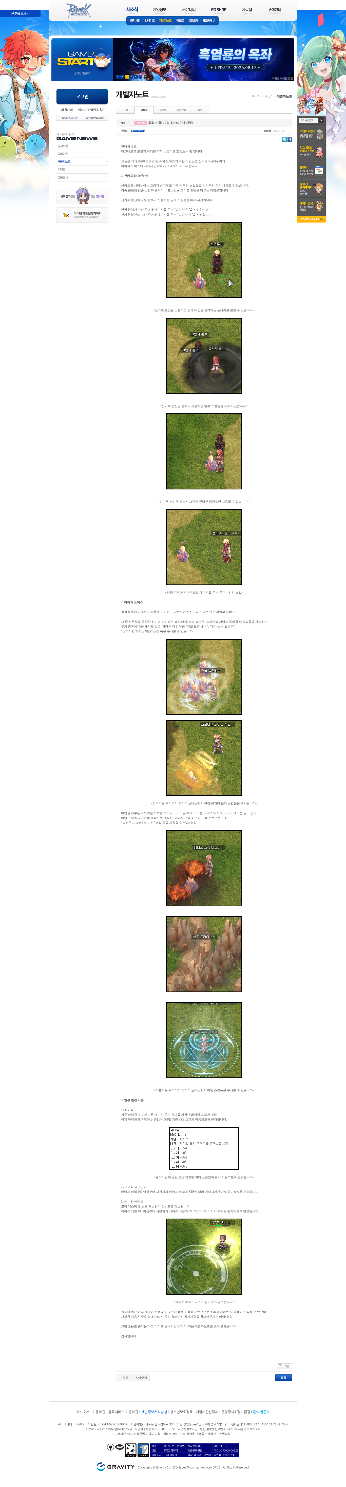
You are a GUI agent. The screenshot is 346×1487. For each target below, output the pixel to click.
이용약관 (98, 1411)
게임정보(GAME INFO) (159, 10)
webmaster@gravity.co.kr (114, 1429)
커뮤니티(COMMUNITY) (189, 10)
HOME (256, 96)
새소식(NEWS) (132, 10)
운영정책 (227, 1411)
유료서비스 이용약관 (123, 1411)
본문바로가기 (20, 13)
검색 (321, 120)
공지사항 (134, 21)
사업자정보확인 (187, 1429)
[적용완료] (181, 109)
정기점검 (243, 1411)
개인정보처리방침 (154, 1411)
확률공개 (210, 21)
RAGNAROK (78, 11)
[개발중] (144, 109)
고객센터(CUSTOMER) (274, 10)
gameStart (82, 55)
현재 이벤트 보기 (145, 77)
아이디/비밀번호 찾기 (91, 110)
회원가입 (67, 110)
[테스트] (162, 109)
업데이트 (150, 21)
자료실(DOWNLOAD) (247, 10)
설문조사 (193, 21)
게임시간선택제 (207, 1411)
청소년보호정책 (181, 1411)
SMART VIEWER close (312, 220)
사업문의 (263, 1411)
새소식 (269, 96)
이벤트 (180, 21)
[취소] (199, 109)
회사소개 (82, 1411)
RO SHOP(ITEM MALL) (219, 10)
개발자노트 (165, 21)
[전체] (125, 109)
